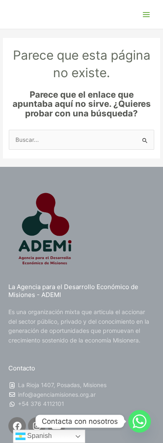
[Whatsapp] (139, 421)
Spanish (38, 435)
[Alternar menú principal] (146, 14)
